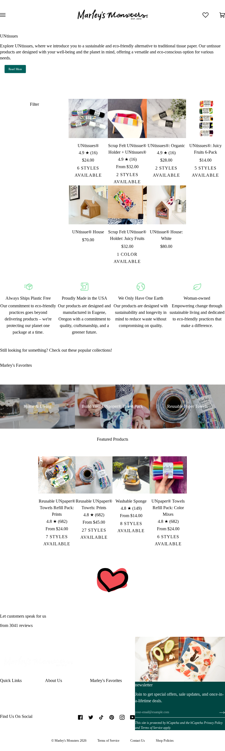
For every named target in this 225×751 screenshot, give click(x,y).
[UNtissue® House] (88, 205)
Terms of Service (151, 728)
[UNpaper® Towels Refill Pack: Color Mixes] (168, 474)
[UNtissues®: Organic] (166, 118)
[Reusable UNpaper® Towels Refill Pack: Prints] (56, 474)
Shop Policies (165, 741)
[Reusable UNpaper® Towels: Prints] (94, 474)
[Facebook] (80, 717)
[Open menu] (8, 15)
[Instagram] (122, 717)
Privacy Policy (213, 723)
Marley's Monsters (67, 741)
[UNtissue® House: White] (166, 205)
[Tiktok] (101, 717)
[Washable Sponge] (131, 474)
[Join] (217, 712)
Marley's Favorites (106, 680)
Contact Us (137, 741)
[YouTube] (132, 717)
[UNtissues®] (88, 118)
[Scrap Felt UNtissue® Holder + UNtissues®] (127, 118)
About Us (53, 680)
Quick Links (11, 680)
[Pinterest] (111, 717)
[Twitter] (90, 717)
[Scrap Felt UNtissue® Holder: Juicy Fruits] (127, 205)
